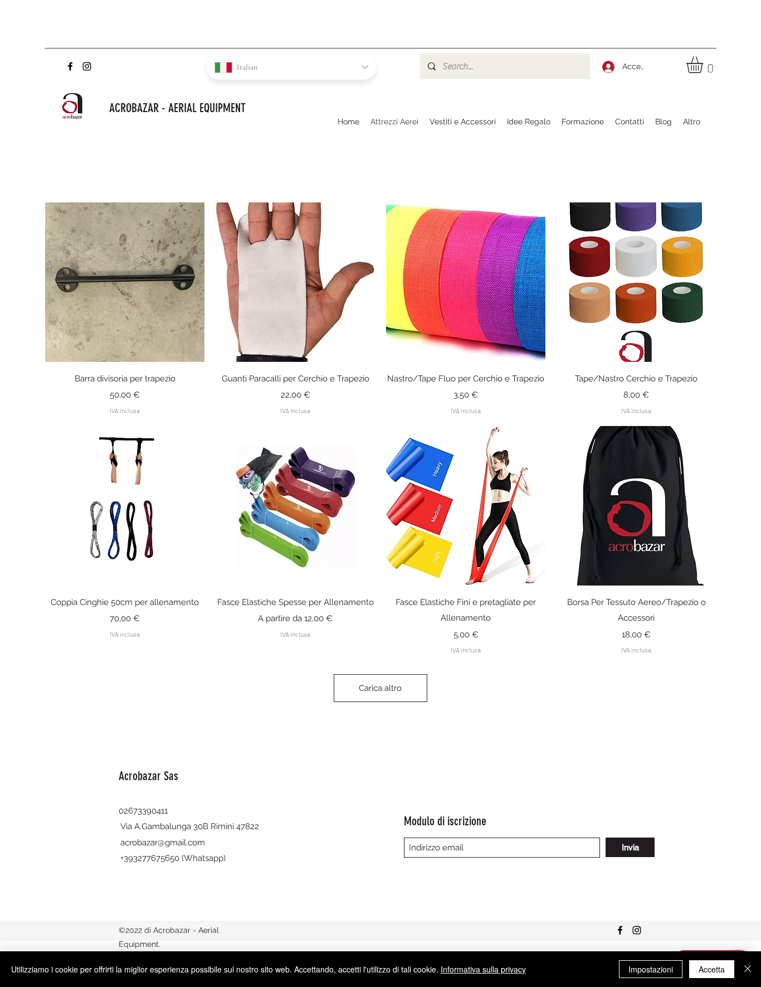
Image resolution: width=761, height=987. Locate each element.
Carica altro (380, 688)
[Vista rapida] (124, 282)
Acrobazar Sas (150, 775)
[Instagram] (86, 66)
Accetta (712, 969)
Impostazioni (650, 969)
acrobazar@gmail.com (162, 843)
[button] (704, 64)
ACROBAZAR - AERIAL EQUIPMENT (177, 107)
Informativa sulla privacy (483, 969)
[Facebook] (70, 66)
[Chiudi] (747, 969)
